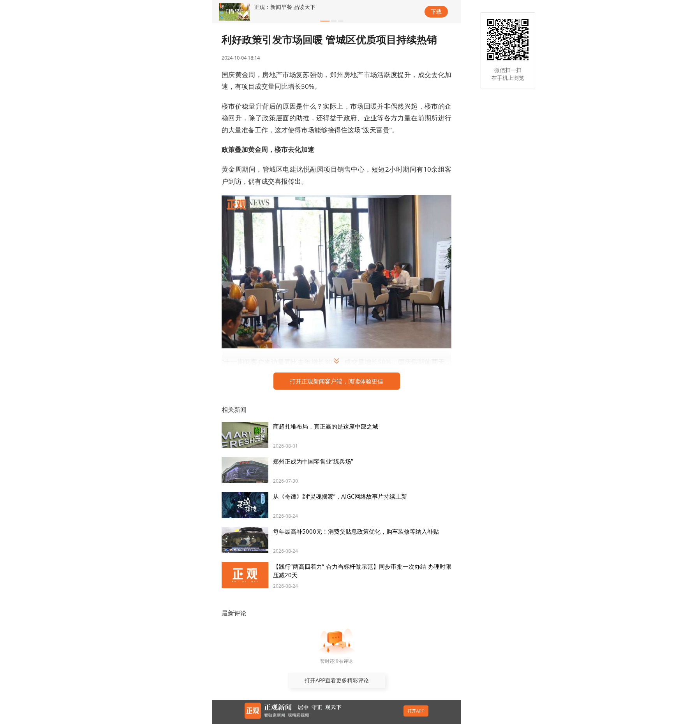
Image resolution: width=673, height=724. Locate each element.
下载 (436, 11)
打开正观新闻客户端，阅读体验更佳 (336, 381)
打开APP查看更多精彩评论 (337, 680)
